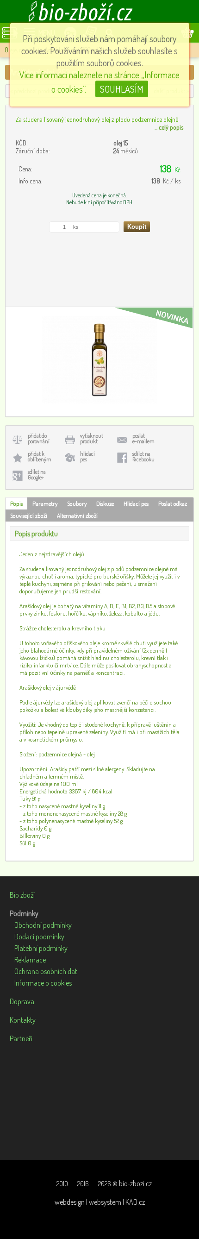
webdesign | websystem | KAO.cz (100, 1202)
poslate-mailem (143, 438)
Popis (16, 503)
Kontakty (23, 1020)
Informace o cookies (43, 982)
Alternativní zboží (77, 515)
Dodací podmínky (39, 936)
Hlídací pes (136, 503)
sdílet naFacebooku (143, 456)
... (169, 127)
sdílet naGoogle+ (37, 474)
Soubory (77, 503)
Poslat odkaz (172, 503)
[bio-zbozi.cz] (99, 11)
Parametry (44, 503)
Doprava (22, 1001)
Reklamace (30, 959)
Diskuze (105, 503)
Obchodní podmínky (43, 925)
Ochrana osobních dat (45, 971)
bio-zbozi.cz (135, 1183)
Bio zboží (22, 894)
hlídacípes (87, 456)
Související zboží (28, 515)
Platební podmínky (41, 948)
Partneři (21, 1038)
